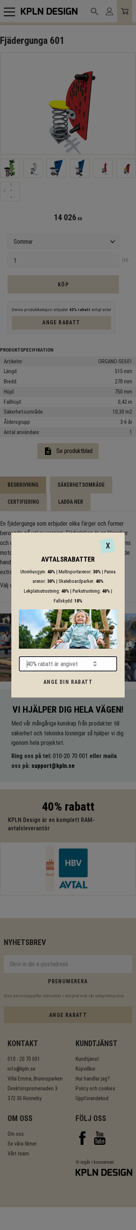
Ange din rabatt (68, 682)
